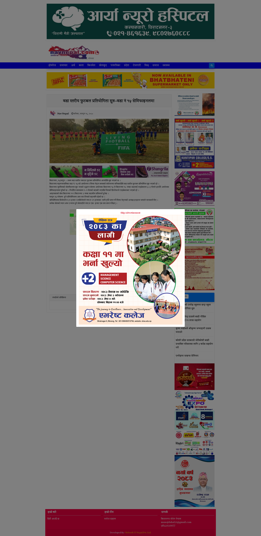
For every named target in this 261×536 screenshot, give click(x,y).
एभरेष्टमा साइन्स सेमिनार (187, 356)
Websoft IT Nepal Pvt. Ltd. (138, 533)
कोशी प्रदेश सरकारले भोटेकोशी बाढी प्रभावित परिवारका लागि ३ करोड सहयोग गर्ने (194, 344)
